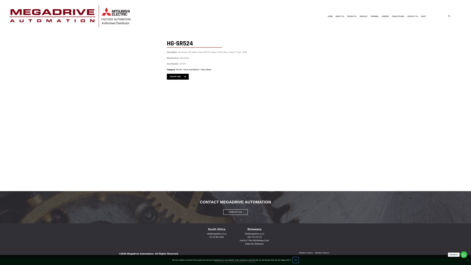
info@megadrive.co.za (216, 234)
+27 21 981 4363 (216, 237)
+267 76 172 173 (254, 237)
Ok (295, 260)
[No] (468, 260)
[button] (449, 16)
